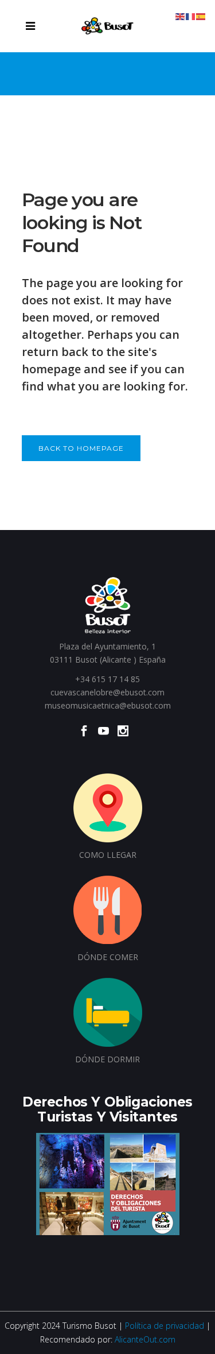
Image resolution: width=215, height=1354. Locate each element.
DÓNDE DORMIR (107, 1059)
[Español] (201, 15)
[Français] (191, 15)
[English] (180, 15)
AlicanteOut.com (145, 1339)
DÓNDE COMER (107, 956)
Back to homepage (81, 448)
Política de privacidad (164, 1325)
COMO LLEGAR (107, 854)
